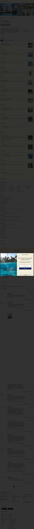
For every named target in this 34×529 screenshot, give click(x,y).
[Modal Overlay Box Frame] (17, 264)
